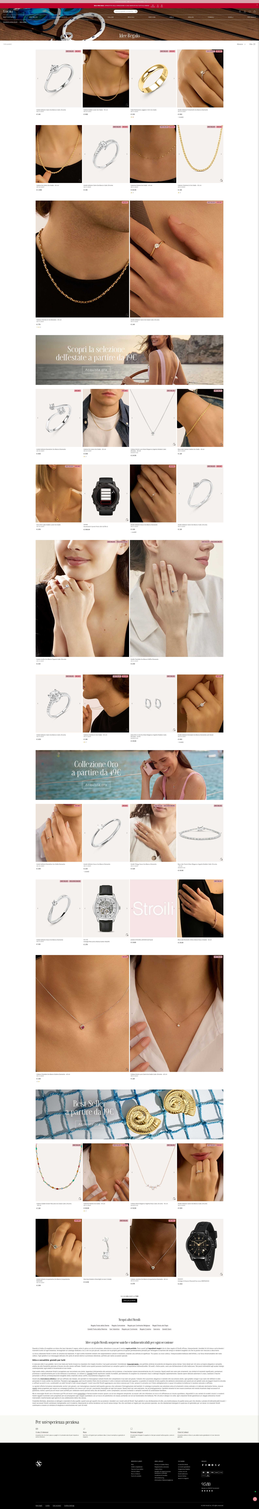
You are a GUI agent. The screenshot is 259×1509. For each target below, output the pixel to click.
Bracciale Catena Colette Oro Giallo (191, 449)
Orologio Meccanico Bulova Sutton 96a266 (97, 941)
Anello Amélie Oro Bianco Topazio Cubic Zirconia (51, 659)
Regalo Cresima (145, 1329)
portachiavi (81, 1393)
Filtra (251, 44)
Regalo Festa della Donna (100, 1325)
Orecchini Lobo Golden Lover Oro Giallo (48, 525)
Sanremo (156, 1329)
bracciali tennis (133, 1364)
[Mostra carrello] (254, 12)
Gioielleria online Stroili (10, 22)
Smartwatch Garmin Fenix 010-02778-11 (96, 526)
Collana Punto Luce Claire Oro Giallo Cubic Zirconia (149, 1074)
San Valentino (114, 1329)
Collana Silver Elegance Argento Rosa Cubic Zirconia (149, 1203)
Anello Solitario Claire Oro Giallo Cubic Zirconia (145, 320)
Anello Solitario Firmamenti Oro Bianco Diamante (193, 110)
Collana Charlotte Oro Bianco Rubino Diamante (53, 1074)
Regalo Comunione (118, 1325)
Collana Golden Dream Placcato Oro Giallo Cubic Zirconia (53, 1204)
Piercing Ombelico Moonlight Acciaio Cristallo (97, 1279)
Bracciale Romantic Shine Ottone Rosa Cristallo (195, 940)
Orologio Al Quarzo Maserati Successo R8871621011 (193, 1281)
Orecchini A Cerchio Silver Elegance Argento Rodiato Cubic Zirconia (149, 735)
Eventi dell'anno (183, 1474)
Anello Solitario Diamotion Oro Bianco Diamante (51, 449)
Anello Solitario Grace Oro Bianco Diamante (144, 525)
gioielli (34, 1388)
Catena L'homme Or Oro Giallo (189, 185)
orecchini (74, 1381)
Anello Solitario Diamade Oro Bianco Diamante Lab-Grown (195, 735)
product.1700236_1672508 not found (142, 940)
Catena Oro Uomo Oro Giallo (47, 185)
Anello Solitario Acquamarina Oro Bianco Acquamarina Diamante (53, 1280)
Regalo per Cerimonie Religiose (139, 1325)
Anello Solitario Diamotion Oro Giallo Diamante (50, 864)
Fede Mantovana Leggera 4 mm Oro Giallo (143, 110)
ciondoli (90, 1373)
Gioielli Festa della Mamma (97, 1329)
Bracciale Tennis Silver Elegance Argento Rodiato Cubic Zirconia (197, 865)
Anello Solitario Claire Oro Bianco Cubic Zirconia (51, 110)
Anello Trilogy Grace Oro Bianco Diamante (143, 864)
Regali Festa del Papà (160, 1325)
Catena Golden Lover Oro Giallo (96, 110)
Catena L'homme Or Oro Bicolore (48, 320)
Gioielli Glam (166, 1329)
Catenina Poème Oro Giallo (141, 185)
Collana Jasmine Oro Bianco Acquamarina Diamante (149, 1279)
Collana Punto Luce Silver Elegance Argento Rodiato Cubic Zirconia (148, 450)
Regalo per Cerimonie (129, 1329)
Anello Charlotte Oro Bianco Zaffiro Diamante (144, 659)
